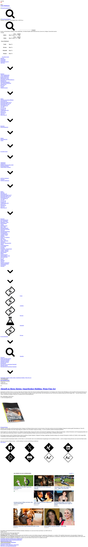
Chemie (2, 224)
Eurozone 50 (3, 109)
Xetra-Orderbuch (10, 538)
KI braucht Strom (4, 427)
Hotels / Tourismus (4, 240)
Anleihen (22, 305)
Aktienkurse (3, 162)
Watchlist (22, 356)
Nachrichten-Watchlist (5, 359)
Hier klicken (3, 442)
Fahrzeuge (3, 230)
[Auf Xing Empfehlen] (48, 452)
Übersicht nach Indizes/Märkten (7, 100)
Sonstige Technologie (5, 262)
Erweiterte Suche (5, 56)
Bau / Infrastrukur (4, 221)
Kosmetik (2, 247)
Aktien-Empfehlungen (13, 539)
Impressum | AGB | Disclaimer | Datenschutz (10, 544)
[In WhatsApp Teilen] (10, 462)
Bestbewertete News (5, 77)
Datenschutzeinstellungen (6, 542)
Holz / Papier (3, 239)
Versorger (2, 266)
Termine (2, 86)
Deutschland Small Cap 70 (6, 102)
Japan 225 (3, 113)
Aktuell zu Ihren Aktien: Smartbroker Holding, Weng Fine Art (28, 389)
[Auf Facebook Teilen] (10, 452)
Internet (2, 244)
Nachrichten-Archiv (8, 541)
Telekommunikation (5, 263)
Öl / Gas (2, 258)
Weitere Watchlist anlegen (6, 358)
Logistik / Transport (5, 250)
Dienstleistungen (4, 225)
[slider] (2, 384)
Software (2, 261)
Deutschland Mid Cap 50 (6, 103)
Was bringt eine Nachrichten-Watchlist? (9, 364)
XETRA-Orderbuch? (5, 180)
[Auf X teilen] (29, 452)
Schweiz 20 (3, 111)
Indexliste (2, 192)
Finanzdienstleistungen (5, 231)
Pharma (2, 259)
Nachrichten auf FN (5, 61)
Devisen (21, 335)
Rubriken (2, 73)
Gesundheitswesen (4, 233)
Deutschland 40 (4, 101)
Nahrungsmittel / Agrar (5, 255)
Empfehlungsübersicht (5, 82)
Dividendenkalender (5, 166)
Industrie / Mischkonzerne (6, 243)
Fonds (21, 295)
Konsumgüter (3, 246)
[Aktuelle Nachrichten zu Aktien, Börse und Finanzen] (6, 8)
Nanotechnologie (4, 254)
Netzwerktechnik (4, 256)
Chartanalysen (3, 84)
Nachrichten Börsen (5, 539)
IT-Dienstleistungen (5, 245)
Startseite (2, 58)
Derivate (21, 315)
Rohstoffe (3, 260)
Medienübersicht (4, 139)
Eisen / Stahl (3, 226)
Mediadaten (13, 542)
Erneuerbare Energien (5, 229)
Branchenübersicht (4, 127)
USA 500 (2, 106)
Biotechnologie (4, 223)
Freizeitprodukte (4, 232)
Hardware (3, 238)
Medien (2, 138)
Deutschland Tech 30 (5, 104)
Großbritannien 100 (5, 110)
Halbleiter (3, 236)
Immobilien (3, 241)
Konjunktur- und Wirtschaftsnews (7, 79)
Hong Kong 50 (4, 115)
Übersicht (2, 179)
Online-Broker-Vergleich (6, 167)
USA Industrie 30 (4, 105)
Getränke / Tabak (4, 235)
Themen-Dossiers (4, 87)
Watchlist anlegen (4, 365)
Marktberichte (3, 80)
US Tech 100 (3, 108)
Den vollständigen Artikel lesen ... (7, 396)
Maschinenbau (3, 252)
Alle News (3, 62)
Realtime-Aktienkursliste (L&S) (7, 164)
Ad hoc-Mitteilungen (5, 5)
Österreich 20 (3, 112)
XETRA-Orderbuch (5, 178)
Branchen (2, 126)
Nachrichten (3, 59)
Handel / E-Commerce (5, 237)
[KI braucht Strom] (13, 426)
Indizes (2, 98)
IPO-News (3, 85)
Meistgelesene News (5, 78)
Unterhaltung (3, 265)
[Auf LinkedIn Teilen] (68, 452)
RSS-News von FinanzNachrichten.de (8, 545)
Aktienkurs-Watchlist (5, 360)
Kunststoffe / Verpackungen (6, 248)
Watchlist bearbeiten (5, 362)
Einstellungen (3, 363)
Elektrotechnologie (4, 228)
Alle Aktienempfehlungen (6, 83)
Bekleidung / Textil (4, 222)
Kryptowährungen (4, 336)
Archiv (2, 140)
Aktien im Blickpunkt (5, 75)
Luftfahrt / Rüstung (4, 251)
